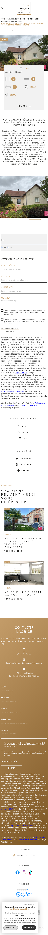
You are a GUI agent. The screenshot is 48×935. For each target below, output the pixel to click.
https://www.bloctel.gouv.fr (12, 391)
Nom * (3, 687)
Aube (36, 19)
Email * (4, 708)
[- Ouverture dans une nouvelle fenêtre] (17, 872)
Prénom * (5, 698)
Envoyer (10, 332)
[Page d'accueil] (24, 8)
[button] (39, 219)
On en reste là (28, 904)
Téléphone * (6, 719)
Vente (29, 19)
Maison (14, 21)
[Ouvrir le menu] (45, 8)
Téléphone (5, 276)
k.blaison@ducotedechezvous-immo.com (24, 663)
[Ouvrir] (2, 8)
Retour (13, 30)
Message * (5, 298)
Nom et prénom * (8, 265)
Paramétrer (10, 928)
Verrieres (5, 21)
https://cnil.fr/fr (21, 372)
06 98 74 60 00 (24, 654)
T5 (20, 21)
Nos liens (43, 929)
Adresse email (7, 287)
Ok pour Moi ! (29, 928)
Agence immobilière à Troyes (13, 19)
